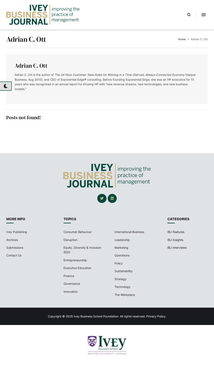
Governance (72, 283)
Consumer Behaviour (78, 232)
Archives (12, 240)
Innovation (71, 291)
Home (182, 39)
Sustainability (124, 271)
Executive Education (77, 268)
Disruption (70, 240)
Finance (69, 276)
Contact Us (14, 255)
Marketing (121, 247)
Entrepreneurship (75, 260)
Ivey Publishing (16, 232)
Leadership (122, 240)
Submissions (14, 247)
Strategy (120, 279)
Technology (122, 287)
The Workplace (125, 294)
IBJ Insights (175, 240)
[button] (189, 14)
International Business (129, 232)
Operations (122, 255)
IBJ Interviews (177, 247)
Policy (119, 263)
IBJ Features (175, 232)
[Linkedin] (112, 198)
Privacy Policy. (156, 316)
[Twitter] (101, 198)
